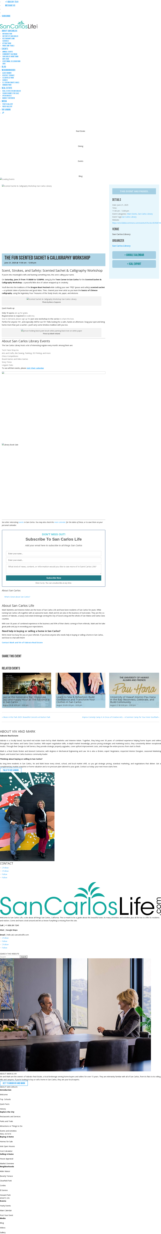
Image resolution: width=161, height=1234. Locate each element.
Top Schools (5, 1099)
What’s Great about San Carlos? (17, 597)
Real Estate (7, 88)
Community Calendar (9, 54)
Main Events (132, 214)
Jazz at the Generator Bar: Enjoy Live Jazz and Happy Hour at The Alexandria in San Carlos (26, 699)
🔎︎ (3, 112)
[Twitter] (10, 661)
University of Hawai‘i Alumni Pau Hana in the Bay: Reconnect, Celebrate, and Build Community (133, 699)
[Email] (17, 661)
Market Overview (8, 98)
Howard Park (6, 85)
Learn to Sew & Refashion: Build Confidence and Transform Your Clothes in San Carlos (76, 699)
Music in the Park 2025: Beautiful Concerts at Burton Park (26, 717)
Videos (2, 1227)
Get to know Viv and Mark (14, 1083)
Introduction (7, 34)
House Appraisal (6, 1159)
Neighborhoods (8, 70)
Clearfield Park (8, 78)
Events (5, 48)
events (21, 522)
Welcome (4, 1094)
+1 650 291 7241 (11, 1)
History (3, 1109)
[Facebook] (4, 661)
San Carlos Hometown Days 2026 (10, 57)
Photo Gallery (7, 104)
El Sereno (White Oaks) (10, 82)
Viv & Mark (6, 109)
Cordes (5, 80)
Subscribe (6, 16)
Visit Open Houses (7, 1146)
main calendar (60, 522)
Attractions (6, 43)
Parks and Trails (8, 46)
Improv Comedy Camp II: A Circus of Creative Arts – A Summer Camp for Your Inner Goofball (120, 717)
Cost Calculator (6, 1151)
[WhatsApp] (23, 661)
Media (4, 101)
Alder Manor (6, 73)
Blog (4, 66)
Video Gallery (7, 106)
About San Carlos (9, 30)
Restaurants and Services (8, 39)
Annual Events (7, 52)
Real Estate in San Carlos (11, 91)
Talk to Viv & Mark (11, 770)
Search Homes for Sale (10, 93)
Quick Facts (4, 1104)
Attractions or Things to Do (11, 1126)
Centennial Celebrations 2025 (11, 62)
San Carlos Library (145, 214)
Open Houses (7, 96)
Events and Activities (8, 1131)
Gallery (3, 1232)
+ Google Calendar (134, 255)
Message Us (9, 5)
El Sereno (4, 1190)
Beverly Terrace (8, 75)
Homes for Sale (6, 1141)
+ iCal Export (134, 264)
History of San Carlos (10, 36)
